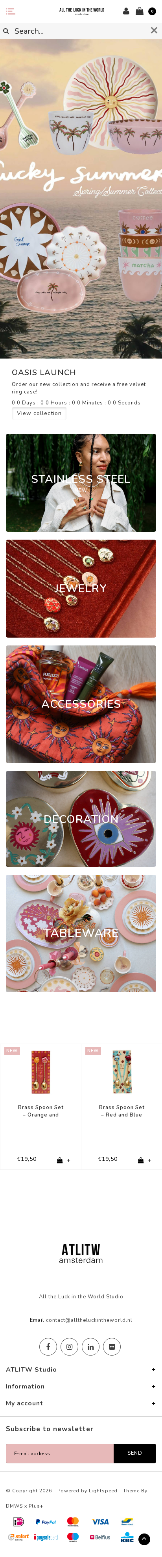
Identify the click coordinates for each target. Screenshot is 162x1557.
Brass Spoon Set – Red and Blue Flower (122, 1111)
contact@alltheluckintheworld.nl (89, 1320)
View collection (39, 413)
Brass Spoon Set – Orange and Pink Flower (41, 1111)
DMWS (14, 1506)
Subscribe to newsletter (50, 1429)
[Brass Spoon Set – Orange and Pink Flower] (40, 1072)
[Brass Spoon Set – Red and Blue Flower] (121, 1072)
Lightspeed (103, 1491)
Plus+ (36, 1506)
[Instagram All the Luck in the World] (69, 1347)
